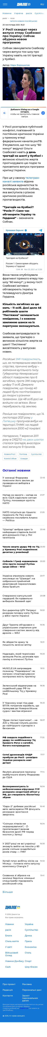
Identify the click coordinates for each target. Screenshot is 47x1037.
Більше (8, 892)
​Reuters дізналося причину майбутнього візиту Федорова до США (21, 775)
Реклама (27, 984)
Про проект (9, 984)
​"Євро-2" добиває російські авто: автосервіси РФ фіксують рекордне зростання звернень (21, 810)
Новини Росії (9, 454)
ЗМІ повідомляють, (28, 359)
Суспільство (36, 454)
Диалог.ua (24, 1008)
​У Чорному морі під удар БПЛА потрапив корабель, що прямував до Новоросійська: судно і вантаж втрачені (21, 707)
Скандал (24, 459)
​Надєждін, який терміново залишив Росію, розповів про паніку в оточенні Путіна (21, 657)
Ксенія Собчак (10, 459)
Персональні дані (32, 990)
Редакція (8, 990)
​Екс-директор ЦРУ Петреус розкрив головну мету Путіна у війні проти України (21, 613)
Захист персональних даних (30, 998)
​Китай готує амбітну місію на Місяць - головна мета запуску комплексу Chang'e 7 (21, 864)
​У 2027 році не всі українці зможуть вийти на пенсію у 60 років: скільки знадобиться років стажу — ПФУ (21, 847)
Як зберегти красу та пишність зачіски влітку (17, 643)
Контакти (8, 995)
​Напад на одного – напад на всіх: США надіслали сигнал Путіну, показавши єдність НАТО (20, 499)
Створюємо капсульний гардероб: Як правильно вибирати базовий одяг (18, 598)
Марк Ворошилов (20, 65)
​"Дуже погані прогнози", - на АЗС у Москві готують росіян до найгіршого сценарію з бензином (20, 724)
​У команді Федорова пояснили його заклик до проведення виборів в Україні (18, 481)
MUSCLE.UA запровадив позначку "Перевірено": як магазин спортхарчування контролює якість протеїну (19, 672)
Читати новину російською (23, 21)
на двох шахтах (33, 439)
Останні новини (16, 470)
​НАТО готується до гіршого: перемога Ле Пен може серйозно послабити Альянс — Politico (20, 516)
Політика (23, 454)
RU (42, 4)
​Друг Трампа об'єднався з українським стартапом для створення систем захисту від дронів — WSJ (21, 628)
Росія (12, 18)
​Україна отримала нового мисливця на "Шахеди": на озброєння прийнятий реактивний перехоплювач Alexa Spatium (19, 581)
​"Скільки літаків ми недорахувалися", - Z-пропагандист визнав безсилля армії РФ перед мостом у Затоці (18, 829)
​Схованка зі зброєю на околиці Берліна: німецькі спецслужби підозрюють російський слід (19, 879)
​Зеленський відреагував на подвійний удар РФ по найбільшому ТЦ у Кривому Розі (20, 689)
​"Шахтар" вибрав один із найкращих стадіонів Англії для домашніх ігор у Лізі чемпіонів (19, 533)
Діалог (5, 18)
